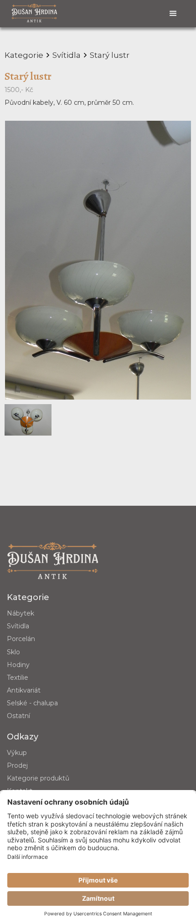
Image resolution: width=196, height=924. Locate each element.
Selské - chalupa (32, 703)
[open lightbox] (98, 260)
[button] (173, 13)
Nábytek (20, 613)
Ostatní (18, 716)
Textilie (17, 677)
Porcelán (21, 639)
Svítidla (18, 626)
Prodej (17, 765)
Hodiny (18, 665)
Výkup (17, 753)
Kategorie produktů (38, 778)
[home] (34, 13)
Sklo (13, 652)
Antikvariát (24, 690)
